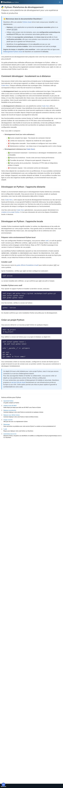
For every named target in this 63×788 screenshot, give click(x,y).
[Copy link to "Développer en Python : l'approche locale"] (44, 221)
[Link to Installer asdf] (13, 262)
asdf (47, 240)
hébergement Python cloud (13, 51)
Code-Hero (5, 85)
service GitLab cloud (18, 382)
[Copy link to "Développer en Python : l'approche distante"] (46, 187)
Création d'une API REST (10, 405)
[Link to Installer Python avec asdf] (23, 285)
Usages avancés (8, 419)
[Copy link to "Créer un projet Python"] (25, 320)
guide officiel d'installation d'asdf (27, 265)
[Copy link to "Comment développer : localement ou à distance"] (52, 76)
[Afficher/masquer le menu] (59, 2)
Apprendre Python (8, 401)
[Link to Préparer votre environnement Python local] (37, 237)
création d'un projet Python (10, 212)
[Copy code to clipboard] (59, 275)
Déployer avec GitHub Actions (11, 415)
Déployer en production (9, 410)
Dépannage (6, 424)
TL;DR (5, 429)
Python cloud (27, 22)
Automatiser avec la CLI (9, 434)
